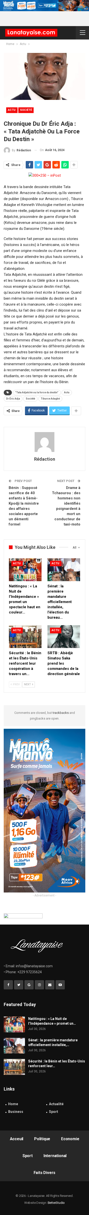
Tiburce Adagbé (50, 398)
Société (26, 110)
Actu (12, 110)
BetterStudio (56, 1203)
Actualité (56, 1104)
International (55, 1155)
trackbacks (61, 713)
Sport (53, 1112)
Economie (70, 1138)
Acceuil (16, 1138)
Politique (42, 1138)
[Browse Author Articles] (44, 442)
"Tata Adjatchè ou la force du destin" (36, 392)
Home (13, 1104)
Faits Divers (45, 1172)
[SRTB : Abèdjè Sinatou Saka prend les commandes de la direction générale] (63, 636)
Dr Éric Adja (13, 398)
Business (15, 1112)
